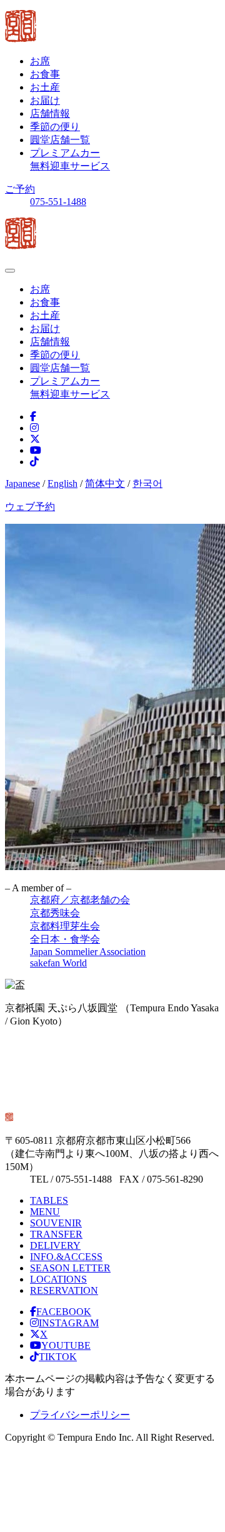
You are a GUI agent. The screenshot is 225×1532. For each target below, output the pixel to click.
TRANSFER (56, 1234)
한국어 (147, 483)
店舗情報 (50, 113)
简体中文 (105, 483)
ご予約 (20, 189)
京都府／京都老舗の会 (80, 899)
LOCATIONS (58, 1279)
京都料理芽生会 (65, 926)
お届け (45, 100)
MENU (45, 1211)
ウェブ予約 (30, 506)
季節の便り (55, 126)
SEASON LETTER (70, 1268)
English (63, 483)
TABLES (49, 1200)
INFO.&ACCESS (66, 1256)
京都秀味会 (55, 913)
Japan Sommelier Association (88, 951)
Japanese (22, 483)
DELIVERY (55, 1245)
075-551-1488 (58, 201)
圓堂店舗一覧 (60, 139)
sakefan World (58, 963)
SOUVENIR (56, 1223)
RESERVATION (64, 1290)
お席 (40, 61)
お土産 (45, 87)
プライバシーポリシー (80, 1414)
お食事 (45, 74)
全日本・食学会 (65, 939)
